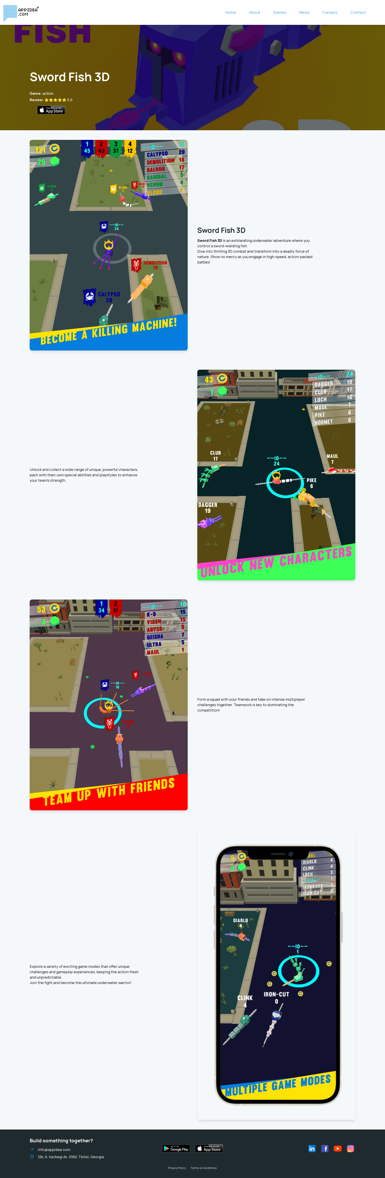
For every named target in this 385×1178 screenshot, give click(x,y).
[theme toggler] (378, 12)
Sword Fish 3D (221, 230)
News (304, 12)
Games (279, 12)
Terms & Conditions (203, 1168)
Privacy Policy (177, 1168)
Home (230, 12)
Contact (358, 12)
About (254, 12)
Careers (329, 12)
